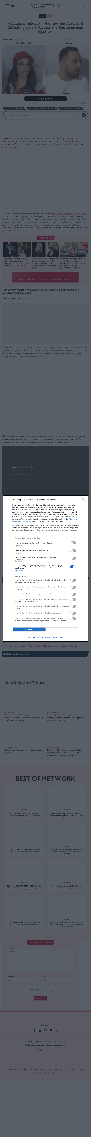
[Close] (84, 500)
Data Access (45, 637)
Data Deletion (33, 637)
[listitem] (45, 538)
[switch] (73, 542)
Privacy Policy (58, 637)
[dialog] (45, 568)
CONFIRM (29, 629)
